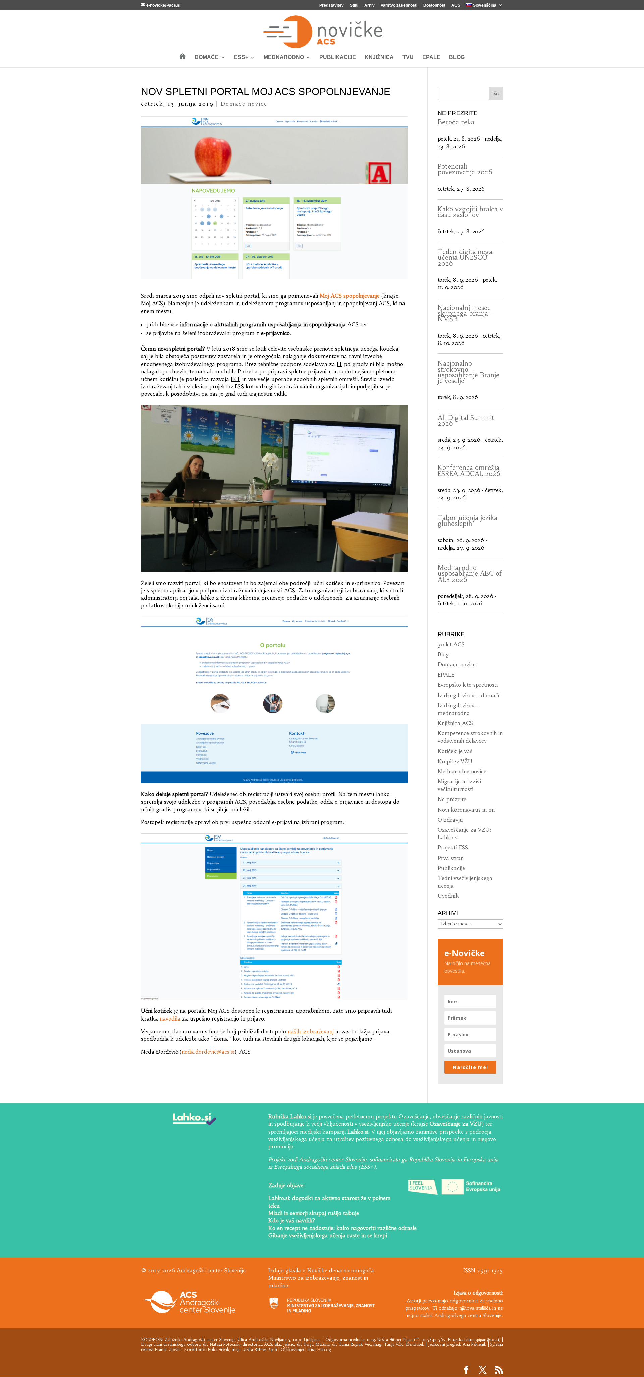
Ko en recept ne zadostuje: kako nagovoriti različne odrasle (342, 1228)
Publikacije (451, 868)
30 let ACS (451, 644)
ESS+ (241, 57)
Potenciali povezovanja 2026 (465, 169)
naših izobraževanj (311, 1031)
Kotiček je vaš (455, 751)
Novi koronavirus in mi (466, 809)
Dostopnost (434, 5)
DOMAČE (207, 57)
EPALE (431, 57)
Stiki (354, 5)
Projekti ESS (453, 847)
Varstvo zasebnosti (399, 5)
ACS (455, 5)
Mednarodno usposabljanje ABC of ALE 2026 (470, 574)
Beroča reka (456, 122)
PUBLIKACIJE (337, 57)
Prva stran (451, 858)
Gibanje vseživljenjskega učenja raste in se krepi (327, 1235)
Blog (443, 654)
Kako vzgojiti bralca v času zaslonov (470, 212)
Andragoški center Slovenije (209, 1339)
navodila (170, 1018)
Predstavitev (331, 5)
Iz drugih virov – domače (469, 695)
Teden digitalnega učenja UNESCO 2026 (465, 257)
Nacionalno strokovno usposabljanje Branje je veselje (468, 372)
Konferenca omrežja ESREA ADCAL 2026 (469, 470)
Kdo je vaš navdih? (291, 1220)
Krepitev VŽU (455, 761)
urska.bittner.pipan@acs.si (476, 1339)
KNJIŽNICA (379, 57)
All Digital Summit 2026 (466, 420)
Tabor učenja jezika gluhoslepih (467, 521)
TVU (408, 57)
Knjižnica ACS (455, 723)
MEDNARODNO (284, 57)
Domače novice (244, 103)
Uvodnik (448, 895)
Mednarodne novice (462, 771)
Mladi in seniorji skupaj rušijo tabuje (313, 1213)
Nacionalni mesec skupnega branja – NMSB (466, 313)
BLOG (457, 57)
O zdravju (450, 819)
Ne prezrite (452, 799)
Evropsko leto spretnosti (468, 684)
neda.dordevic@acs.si (208, 1051)
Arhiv (369, 5)
